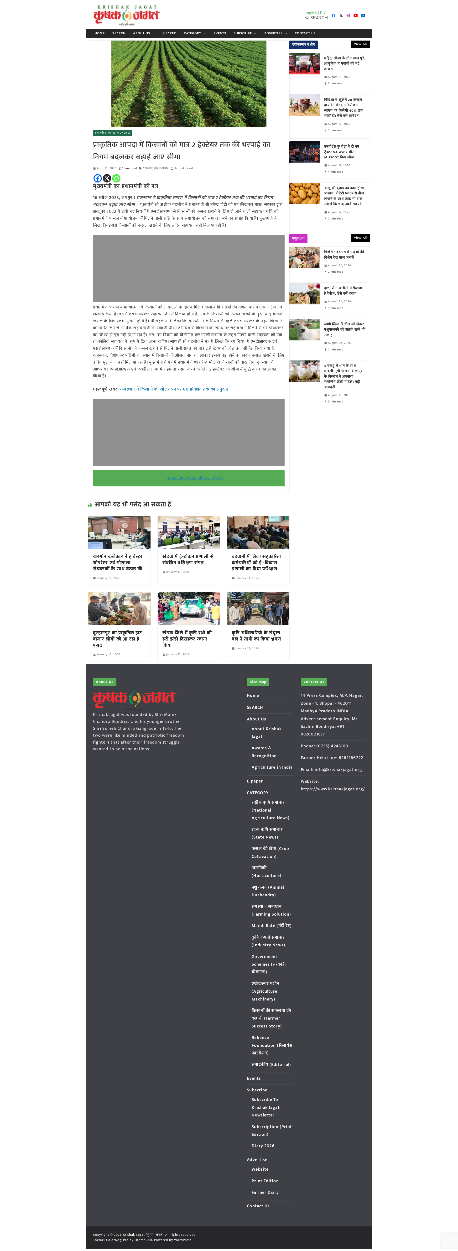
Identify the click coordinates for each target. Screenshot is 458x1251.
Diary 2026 (263, 1146)
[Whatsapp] (116, 178)
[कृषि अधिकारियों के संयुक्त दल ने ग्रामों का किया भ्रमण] (258, 595)
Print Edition (265, 1181)
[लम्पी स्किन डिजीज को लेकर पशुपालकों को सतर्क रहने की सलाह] (304, 338)
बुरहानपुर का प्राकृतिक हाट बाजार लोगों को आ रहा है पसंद (117, 639)
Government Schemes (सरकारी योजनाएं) (269, 964)
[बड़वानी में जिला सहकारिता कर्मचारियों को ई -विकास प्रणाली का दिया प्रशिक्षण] (258, 519)
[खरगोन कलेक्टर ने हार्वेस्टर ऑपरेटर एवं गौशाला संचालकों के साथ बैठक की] (119, 519)
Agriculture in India (272, 767)
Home (100, 33)
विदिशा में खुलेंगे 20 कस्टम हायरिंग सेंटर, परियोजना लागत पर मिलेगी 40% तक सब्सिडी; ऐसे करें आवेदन (344, 108)
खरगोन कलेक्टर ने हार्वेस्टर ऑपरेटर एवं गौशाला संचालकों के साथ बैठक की (118, 563)
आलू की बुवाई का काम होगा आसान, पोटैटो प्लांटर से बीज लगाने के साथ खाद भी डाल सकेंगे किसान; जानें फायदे (344, 196)
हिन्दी (323, 13)
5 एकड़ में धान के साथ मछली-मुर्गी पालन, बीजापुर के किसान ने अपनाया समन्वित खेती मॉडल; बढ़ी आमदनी (343, 376)
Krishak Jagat (183, 168)
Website (260, 1169)
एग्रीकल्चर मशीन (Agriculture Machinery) (266, 991)
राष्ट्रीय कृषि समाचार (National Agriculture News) (271, 810)
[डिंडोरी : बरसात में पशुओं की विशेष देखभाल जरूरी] (304, 263)
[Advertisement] (189, 268)
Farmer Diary (265, 1192)
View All (360, 44)
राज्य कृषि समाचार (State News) (112, 133)
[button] (152, 33)
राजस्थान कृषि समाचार (155, 168)
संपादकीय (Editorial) (271, 1064)
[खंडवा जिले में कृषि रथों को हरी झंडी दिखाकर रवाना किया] (189, 595)
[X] (107, 178)
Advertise (273, 33)
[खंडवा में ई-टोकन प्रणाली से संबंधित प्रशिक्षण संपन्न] (189, 519)
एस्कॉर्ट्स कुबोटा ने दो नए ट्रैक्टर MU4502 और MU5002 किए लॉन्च (341, 152)
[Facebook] (98, 178)
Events (220, 33)
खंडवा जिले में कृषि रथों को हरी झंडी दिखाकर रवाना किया (187, 639)
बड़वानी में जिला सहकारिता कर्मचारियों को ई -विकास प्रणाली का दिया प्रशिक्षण (256, 563)
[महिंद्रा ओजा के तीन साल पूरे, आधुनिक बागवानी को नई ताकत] (304, 72)
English (311, 13)
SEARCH (118, 33)
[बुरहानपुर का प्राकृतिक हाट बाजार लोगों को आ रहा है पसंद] (119, 595)
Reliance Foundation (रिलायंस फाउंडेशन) (272, 1045)
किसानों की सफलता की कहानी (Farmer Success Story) (271, 1018)
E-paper (169, 33)
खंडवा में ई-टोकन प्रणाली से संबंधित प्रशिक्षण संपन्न (188, 560)
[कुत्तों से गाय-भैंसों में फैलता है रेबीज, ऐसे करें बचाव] (304, 299)
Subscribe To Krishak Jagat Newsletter (266, 1107)
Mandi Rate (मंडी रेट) (272, 925)
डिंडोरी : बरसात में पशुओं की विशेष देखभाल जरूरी (344, 255)
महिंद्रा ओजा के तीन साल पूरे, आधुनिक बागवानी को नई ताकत (344, 64)
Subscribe (243, 33)
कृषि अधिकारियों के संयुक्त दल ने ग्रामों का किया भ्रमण (256, 636)
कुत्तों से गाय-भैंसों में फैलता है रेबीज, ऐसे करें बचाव (343, 291)
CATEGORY (193, 33)
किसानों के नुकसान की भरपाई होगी (195, 478)
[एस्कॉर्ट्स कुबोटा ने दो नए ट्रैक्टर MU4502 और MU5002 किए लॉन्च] (304, 160)
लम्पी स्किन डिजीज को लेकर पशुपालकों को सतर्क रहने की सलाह (345, 330)
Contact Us (305, 33)
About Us (141, 33)
